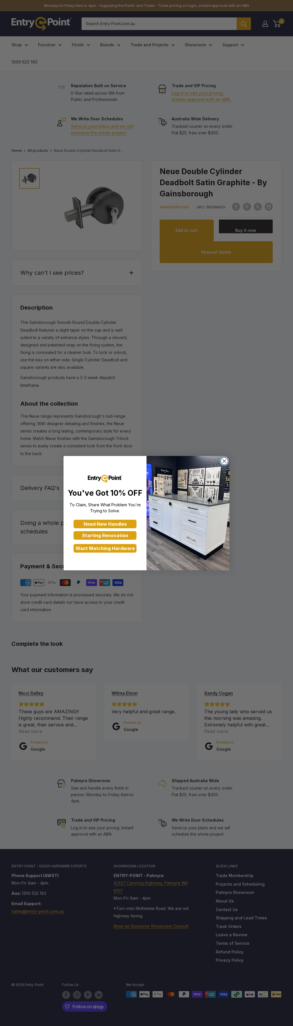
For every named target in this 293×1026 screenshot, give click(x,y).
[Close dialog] (224, 461)
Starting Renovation (105, 535)
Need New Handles (105, 524)
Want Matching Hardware (105, 548)
